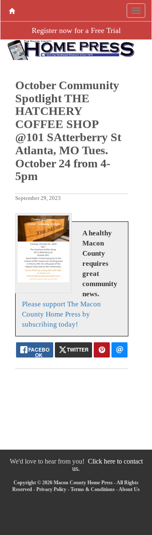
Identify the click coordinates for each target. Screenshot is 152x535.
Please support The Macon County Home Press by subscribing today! (61, 314)
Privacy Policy (51, 489)
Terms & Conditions (93, 489)
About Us (129, 489)
